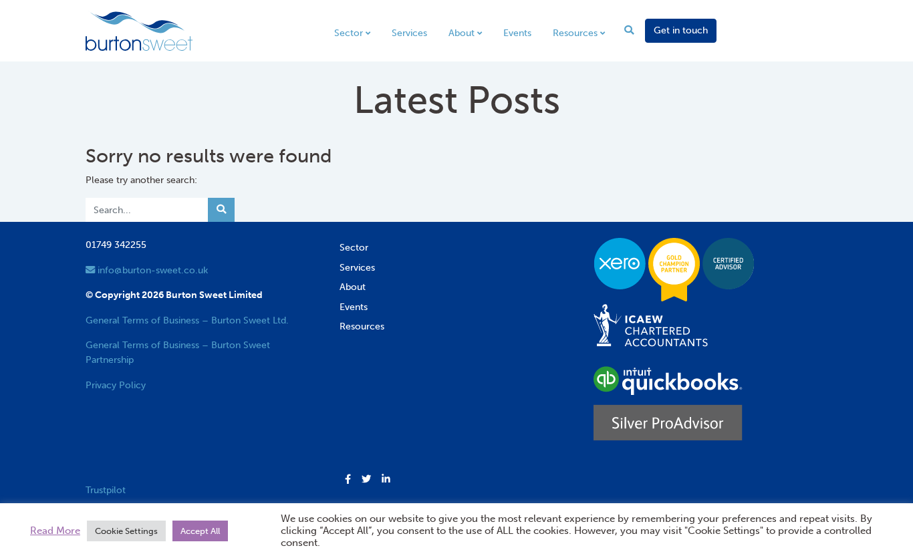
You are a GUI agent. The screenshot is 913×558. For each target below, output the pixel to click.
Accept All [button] (200, 531)
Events (517, 33)
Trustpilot (106, 490)
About (461, 33)
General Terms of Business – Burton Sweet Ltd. (187, 320)
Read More (55, 531)
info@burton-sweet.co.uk (151, 270)
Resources (575, 33)
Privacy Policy (116, 385)
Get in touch (681, 30)
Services (409, 33)
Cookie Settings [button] (126, 531)
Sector (348, 33)
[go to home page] (139, 30)
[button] (348, 479)
